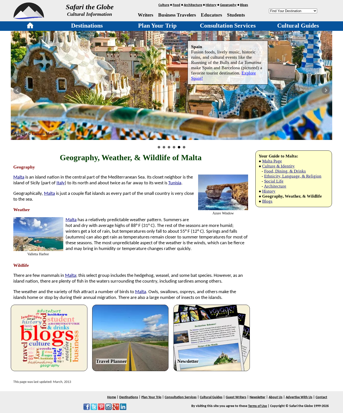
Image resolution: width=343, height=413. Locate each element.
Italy (60, 183)
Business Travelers (177, 15)
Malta (18, 177)
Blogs (244, 5)
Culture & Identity (278, 166)
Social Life (273, 181)
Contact (321, 397)
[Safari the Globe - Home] (29, 17)
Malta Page (272, 161)
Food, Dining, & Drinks (285, 171)
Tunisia (174, 183)
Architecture (193, 5)
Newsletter (187, 361)
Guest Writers (236, 397)
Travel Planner (111, 361)
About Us (275, 397)
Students (236, 15)
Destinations (87, 25)
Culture (163, 5)
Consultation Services (228, 25)
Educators (211, 15)
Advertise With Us (299, 397)
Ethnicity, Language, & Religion (292, 176)
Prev (17, 90)
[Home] (30, 26)
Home (111, 397)
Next (326, 90)
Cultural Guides (298, 25)
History (211, 5)
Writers (145, 15)
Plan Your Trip (157, 25)
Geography (228, 5)
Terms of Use (257, 406)
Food (176, 5)
